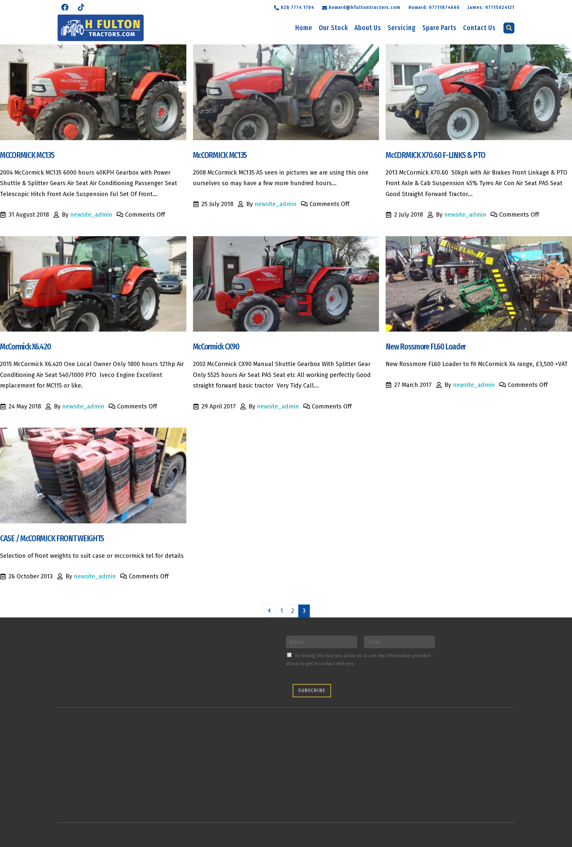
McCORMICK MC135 (220, 155)
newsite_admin (91, 214)
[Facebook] (65, 7)
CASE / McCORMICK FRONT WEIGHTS (52, 538)
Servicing (402, 28)
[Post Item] (93, 92)
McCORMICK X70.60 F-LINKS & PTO (435, 155)
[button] (361, 6)
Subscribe (311, 690)
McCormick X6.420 (25, 347)
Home (303, 28)
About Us (368, 28)
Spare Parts (439, 28)
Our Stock (333, 28)
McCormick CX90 (216, 347)
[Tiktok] (81, 7)
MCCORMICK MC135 (27, 155)
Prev (269, 611)
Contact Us (479, 28)
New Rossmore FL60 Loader (426, 347)
